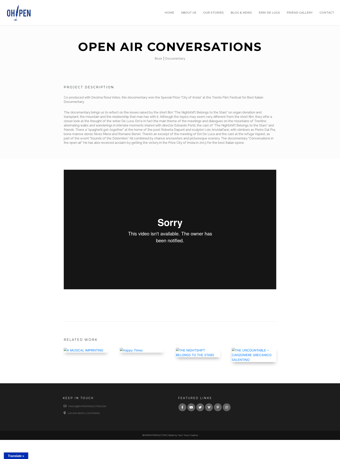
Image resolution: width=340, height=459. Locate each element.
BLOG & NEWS (241, 12)
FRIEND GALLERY (300, 12)
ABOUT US (188, 12)
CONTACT (327, 12)
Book (158, 58)
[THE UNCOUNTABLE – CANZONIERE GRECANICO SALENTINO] (254, 355)
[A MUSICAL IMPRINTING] (86, 350)
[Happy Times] (142, 350)
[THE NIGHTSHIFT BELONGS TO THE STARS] (198, 352)
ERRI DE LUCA (269, 12)
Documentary (175, 58)
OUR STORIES (213, 12)
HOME (169, 12)
